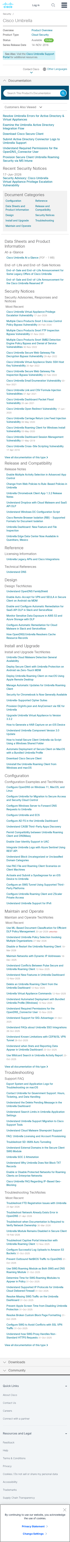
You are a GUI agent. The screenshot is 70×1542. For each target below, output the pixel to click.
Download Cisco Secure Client (23, 133)
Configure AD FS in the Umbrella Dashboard (32, 820)
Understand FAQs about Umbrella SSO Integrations (36, 1027)
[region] (35, 1523)
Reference (41, 200)
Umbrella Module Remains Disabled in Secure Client (36, 1231)
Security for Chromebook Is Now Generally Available (36, 694)
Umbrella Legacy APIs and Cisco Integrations (32, 559)
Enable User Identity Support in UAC (27, 841)
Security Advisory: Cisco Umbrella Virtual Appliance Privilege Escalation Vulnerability (27, 182)
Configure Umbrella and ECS (23, 815)
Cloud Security (40, 34)
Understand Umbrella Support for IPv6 (28, 903)
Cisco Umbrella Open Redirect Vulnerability (31, 408)
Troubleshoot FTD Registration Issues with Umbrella (36, 1203)
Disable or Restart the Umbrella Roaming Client (34, 946)
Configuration (13, 200)
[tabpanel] (35, 138)
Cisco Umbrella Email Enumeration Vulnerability (34, 380)
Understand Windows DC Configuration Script (33, 511)
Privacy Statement (33, 1526)
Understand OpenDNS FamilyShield (27, 591)
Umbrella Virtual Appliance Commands (29, 993)
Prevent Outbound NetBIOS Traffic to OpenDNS (34, 1259)
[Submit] (63, 93)
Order (48, 40)
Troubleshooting (44, 220)
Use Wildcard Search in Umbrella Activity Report (35, 1055)
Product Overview (42, 30)
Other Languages (57, 69)
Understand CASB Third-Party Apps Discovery (33, 826)
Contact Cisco (31, 69)
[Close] (64, 1510)
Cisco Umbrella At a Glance (22, 257)
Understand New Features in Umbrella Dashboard (35, 974)
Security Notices (44, 215)
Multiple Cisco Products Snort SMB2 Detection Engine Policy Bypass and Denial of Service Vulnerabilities (33, 343)
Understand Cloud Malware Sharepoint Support (34, 1130)
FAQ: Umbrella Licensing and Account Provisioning (36, 1136)
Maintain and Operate (18, 225)
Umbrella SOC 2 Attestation (22, 1157)
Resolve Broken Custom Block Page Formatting (34, 1315)
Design (10, 215)
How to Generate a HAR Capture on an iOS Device (35, 724)
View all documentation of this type (25, 457)
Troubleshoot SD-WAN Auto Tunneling (28, 1142)
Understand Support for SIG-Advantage (30, 1017)
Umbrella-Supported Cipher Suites (26, 700)
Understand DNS (16, 572)
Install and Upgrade (17, 220)
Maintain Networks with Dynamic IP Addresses (33, 956)
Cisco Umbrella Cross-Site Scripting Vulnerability (35, 446)
